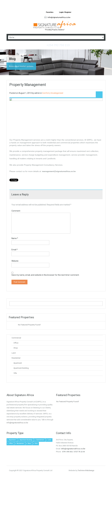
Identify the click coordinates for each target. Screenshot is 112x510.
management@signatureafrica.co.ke (59, 171)
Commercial (16, 338)
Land (14, 353)
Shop (16, 348)
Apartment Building (21, 368)
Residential (16, 358)
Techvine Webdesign (86, 470)
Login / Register (65, 12)
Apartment (18, 363)
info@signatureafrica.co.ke (59, 17)
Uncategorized (56, 93)
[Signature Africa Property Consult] (54, 24)
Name (14, 238)
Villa (15, 373)
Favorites (49, 12)
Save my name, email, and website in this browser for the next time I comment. (45, 275)
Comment (15, 211)
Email (14, 250)
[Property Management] (56, 116)
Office (16, 343)
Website (14, 261)
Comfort (46, 93)
